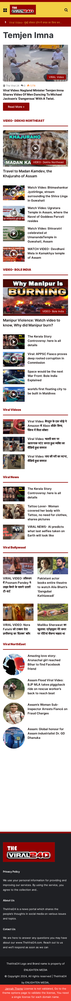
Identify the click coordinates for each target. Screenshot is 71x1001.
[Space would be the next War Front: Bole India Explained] (14, 376)
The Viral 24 (12, 85)
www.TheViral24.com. (29, 942)
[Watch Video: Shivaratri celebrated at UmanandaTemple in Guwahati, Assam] (14, 233)
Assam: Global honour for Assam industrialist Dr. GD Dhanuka (46, 733)
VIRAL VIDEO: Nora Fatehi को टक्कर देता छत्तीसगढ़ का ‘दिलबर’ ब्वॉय (16, 629)
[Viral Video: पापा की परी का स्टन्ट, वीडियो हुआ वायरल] (14, 461)
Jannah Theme (14, 988)
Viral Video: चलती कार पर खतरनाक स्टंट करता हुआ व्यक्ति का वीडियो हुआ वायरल (46, 443)
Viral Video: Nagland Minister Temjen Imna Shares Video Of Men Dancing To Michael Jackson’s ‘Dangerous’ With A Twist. (33, 94)
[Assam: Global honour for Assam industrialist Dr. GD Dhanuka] (14, 738)
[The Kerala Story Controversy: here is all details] (14, 341)
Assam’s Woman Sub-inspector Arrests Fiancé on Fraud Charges (47, 709)
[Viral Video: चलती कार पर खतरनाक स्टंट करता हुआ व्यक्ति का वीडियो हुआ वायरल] (14, 444)
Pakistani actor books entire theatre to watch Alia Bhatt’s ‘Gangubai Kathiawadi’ (52, 587)
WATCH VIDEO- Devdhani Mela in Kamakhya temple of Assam (46, 253)
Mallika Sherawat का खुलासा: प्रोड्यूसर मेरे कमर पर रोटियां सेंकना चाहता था (51, 629)
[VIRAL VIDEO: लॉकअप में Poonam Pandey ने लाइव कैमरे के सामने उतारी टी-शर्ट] (18, 565)
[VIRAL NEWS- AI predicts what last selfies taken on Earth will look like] (14, 532)
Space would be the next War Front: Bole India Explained (45, 376)
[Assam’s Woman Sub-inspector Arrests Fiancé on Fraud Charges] (14, 713)
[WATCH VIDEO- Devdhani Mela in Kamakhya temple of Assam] (14, 254)
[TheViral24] (23, 10)
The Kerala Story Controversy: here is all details (44, 341)
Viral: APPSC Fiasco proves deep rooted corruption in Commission (47, 358)
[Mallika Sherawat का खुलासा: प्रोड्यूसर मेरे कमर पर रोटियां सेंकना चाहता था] (52, 612)
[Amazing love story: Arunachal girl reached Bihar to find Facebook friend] (14, 664)
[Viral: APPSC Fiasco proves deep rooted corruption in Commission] (14, 359)
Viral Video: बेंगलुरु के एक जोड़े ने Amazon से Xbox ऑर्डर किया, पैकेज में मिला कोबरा (47, 425)
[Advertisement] (35, 790)
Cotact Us (9, 929)
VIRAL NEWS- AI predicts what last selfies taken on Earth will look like (46, 531)
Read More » (16, 106)
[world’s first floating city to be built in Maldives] (14, 394)
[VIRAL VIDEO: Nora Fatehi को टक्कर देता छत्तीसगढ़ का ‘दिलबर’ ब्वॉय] (18, 612)
